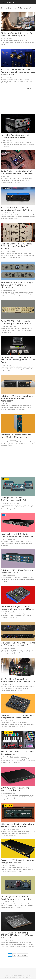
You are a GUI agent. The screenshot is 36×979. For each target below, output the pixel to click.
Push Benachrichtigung (25, 977)
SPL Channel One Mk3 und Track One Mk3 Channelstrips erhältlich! (18, 643)
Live (7, 176)
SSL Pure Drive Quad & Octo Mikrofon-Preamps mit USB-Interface (18, 680)
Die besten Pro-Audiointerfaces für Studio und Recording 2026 (17, 34)
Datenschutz (13, 975)
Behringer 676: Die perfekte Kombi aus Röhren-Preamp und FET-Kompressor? (17, 398)
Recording (9, 38)
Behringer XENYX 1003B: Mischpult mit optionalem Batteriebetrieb (17, 716)
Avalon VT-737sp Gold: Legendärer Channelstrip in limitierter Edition (17, 322)
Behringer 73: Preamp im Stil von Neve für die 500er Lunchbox (16, 435)
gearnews (10, 2)
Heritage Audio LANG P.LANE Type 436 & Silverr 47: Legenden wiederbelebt (17, 284)
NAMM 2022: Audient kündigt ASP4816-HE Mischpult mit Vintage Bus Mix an (17, 935)
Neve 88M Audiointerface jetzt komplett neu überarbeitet (15, 136)
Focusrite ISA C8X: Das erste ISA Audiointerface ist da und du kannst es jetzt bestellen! (18, 71)
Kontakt (28, 975)
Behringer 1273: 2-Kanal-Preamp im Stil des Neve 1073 (17, 571)
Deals (17, 503)
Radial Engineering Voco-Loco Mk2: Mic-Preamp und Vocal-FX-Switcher (17, 172)
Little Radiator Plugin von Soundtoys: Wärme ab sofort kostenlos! (17, 825)
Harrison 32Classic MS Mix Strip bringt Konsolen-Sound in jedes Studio (18, 535)
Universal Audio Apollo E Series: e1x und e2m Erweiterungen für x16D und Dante (18, 359)
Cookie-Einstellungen (11, 977)
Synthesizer (23, 757)
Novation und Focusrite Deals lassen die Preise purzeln (17, 752)
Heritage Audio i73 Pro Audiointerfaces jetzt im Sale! (14, 498)
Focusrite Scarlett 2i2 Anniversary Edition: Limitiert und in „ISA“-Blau (16, 208)
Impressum (21, 975)
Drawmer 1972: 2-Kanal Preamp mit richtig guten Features (17, 861)
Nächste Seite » (22, 955)
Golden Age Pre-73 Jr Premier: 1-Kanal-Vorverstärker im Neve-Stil (16, 897)
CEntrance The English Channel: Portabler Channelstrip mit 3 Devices (18, 607)
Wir (7, 975)
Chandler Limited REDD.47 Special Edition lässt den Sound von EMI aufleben (16, 246)
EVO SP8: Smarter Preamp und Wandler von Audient (15, 788)
